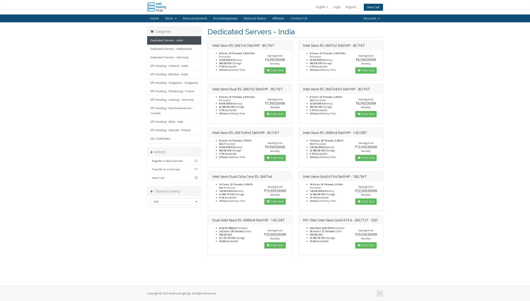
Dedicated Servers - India (166, 40)
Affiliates (278, 18)
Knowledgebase (225, 18)
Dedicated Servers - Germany (169, 57)
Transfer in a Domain (165, 169)
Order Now (276, 70)
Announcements (195, 18)
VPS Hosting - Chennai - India (169, 66)
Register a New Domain (166, 161)
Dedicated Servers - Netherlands (171, 49)
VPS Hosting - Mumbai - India (169, 74)
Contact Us (298, 18)
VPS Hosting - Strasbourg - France (172, 91)
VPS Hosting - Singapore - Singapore (174, 83)
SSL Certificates (160, 138)
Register (351, 7)
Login (337, 7)
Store (170, 18)
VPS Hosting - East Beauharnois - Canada (171, 110)
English (321, 7)
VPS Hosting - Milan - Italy (166, 121)
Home (154, 18)
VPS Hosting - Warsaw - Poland (170, 130)
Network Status (255, 18)
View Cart (373, 7)
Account (371, 18)
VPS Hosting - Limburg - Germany (172, 100)
